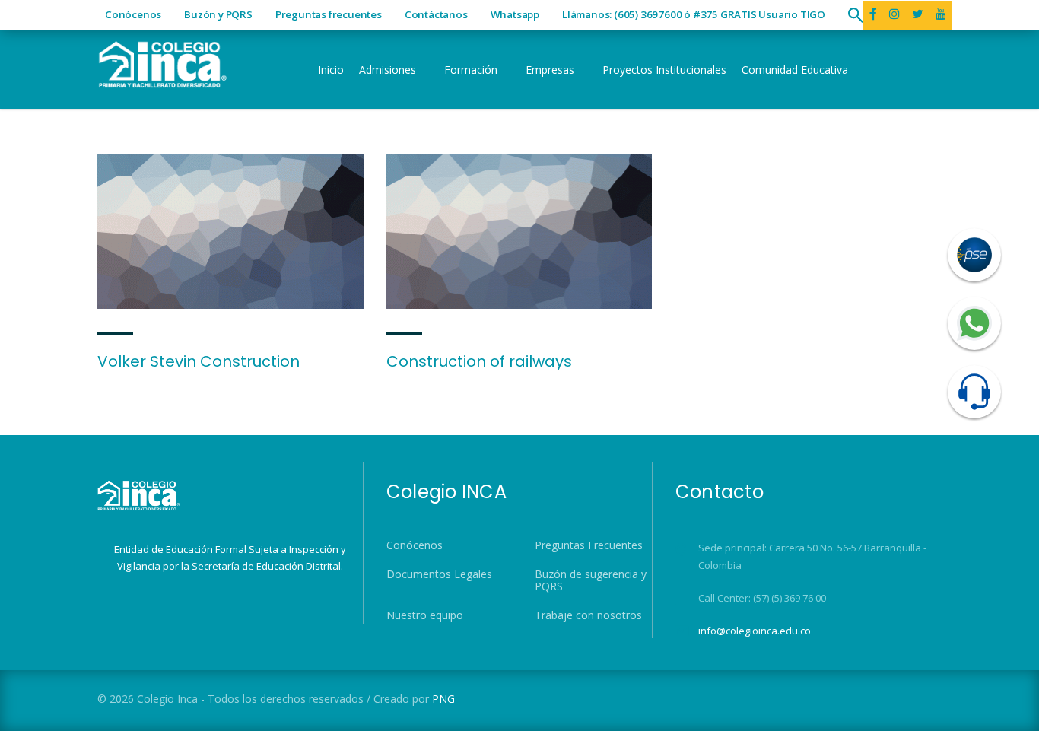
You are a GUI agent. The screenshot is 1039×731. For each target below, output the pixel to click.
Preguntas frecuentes (328, 14)
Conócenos (133, 14)
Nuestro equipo (424, 615)
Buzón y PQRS (218, 14)
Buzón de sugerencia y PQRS (591, 580)
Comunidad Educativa (795, 69)
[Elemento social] (894, 15)
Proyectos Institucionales (664, 69)
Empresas (550, 69)
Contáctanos (436, 14)
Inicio (331, 69)
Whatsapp (515, 14)
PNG (443, 698)
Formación (470, 69)
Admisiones (387, 69)
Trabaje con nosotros (588, 615)
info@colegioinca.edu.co (754, 630)
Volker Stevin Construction (198, 361)
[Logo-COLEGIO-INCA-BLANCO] (162, 63)
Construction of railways (479, 361)
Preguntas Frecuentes (589, 545)
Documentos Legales (439, 574)
